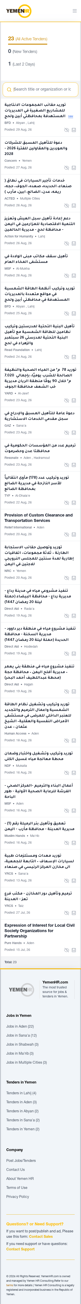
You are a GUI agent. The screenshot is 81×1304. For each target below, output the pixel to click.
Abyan (21, 123)
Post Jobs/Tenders (21, 1161)
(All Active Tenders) (27, 39)
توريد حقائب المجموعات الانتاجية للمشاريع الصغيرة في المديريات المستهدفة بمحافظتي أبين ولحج (35, 110)
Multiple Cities (30, 198)
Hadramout (42, 458)
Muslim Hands (15, 836)
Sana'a (21, 426)
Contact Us (15, 1170)
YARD (9, 393)
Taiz (21, 906)
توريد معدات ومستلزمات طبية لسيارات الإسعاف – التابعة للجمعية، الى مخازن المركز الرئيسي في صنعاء (39, 861)
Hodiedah (31, 647)
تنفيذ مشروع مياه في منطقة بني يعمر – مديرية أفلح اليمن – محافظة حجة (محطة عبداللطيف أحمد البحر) (39, 672)
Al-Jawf (23, 393)
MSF (8, 269)
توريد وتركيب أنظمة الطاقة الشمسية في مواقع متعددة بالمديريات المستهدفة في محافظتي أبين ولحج (39, 294)
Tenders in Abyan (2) (22, 1111)
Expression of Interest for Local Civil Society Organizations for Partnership (39, 931)
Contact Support (20, 1250)
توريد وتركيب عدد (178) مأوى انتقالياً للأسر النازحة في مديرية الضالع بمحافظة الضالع (36, 483)
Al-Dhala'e (22, 496)
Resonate (11, 458)
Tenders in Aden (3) (21, 1102)
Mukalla (21, 766)
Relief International (18, 527)
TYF (7, 496)
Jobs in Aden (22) (20, 1027)
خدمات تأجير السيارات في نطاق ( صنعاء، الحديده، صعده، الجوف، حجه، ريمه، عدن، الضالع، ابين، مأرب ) (38, 186)
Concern (11, 161)
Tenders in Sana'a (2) (23, 1120)
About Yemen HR (20, 1179)
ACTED (10, 198)
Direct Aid (12, 609)
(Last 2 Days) (21, 65)
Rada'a (29, 609)
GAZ (8, 426)
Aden (28, 458)
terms (9, 1285)
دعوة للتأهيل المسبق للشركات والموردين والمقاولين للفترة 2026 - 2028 (35, 148)
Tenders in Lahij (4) (21, 1093)
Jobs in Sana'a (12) (21, 1036)
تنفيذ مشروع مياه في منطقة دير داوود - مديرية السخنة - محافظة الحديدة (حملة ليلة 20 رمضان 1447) (40, 634)
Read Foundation (17, 350)
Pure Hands (13, 943)
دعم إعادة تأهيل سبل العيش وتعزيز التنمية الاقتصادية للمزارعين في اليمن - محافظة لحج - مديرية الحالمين (39, 224)
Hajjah (28, 684)
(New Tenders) (22, 52)
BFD (8, 123)
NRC (8, 571)
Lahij (31, 123)
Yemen (27, 161)
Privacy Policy (17, 1197)
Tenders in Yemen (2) (22, 1129)
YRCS (9, 874)
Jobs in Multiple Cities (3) (26, 1063)
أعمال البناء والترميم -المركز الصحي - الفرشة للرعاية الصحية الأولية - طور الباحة (38, 791)
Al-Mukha (23, 269)
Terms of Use (16, 1188)
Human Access (15, 733)
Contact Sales (41, 1237)
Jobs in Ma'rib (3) (20, 1054)
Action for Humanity (19, 236)
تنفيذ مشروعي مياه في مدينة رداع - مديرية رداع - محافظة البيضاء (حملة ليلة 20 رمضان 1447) (37, 596)
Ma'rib (34, 836)
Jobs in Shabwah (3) (22, 1045)
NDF (8, 766)
